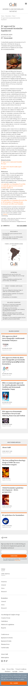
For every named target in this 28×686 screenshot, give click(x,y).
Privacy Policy (17, 560)
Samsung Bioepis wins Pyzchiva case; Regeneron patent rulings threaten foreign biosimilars (13, 276)
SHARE (5, 537)
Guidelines (4, 621)
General (3, 585)
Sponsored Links (6, 641)
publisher (5, 214)
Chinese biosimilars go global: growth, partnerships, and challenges (12, 280)
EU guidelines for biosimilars (10, 297)
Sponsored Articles (7, 638)
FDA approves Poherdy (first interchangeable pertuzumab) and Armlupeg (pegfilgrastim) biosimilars (14, 309)
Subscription (5, 657)
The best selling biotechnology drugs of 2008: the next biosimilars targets (13, 290)
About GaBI (5, 288)
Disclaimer (8, 671)
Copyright (14, 671)
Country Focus (5, 618)
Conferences (5, 634)
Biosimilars (8, 16)
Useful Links (5, 647)
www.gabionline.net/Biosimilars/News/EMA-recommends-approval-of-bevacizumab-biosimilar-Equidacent (13, 185)
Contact (21, 671)
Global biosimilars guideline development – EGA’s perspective (12, 490)
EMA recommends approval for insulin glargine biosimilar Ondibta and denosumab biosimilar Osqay (13, 314)
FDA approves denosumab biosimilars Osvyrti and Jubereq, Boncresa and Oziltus (14, 318)
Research (3, 591)
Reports (3, 628)
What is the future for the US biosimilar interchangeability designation (13, 237)
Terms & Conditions (21, 669)
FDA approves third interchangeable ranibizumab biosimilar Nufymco (12, 305)
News (13, 16)
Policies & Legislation (7, 624)
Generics (4, 581)
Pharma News (5, 644)
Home (2, 16)
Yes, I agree (14, 683)
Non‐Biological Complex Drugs (10, 614)
